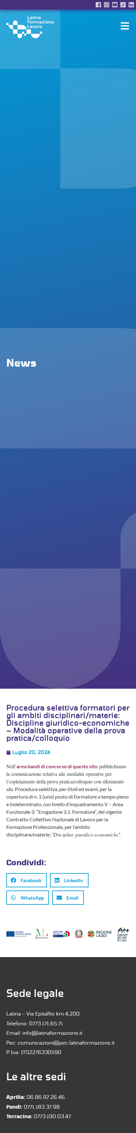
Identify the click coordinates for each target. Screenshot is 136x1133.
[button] (26, 880)
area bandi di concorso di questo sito (56, 766)
